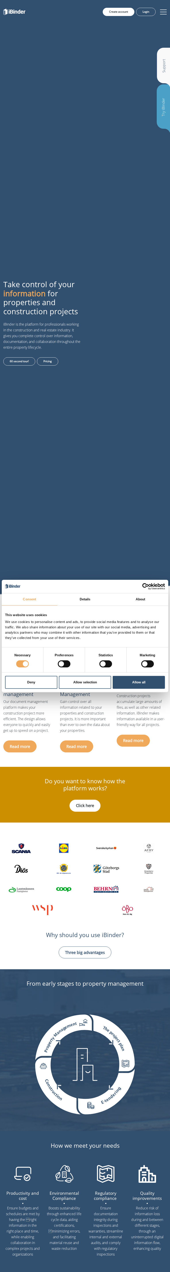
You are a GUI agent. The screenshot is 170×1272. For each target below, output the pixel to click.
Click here (85, 805)
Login (146, 12)
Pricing (47, 361)
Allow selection (85, 682)
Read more (20, 746)
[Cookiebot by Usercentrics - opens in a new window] (145, 586)
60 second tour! (19, 361)
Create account (118, 12)
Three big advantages (85, 952)
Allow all (138, 682)
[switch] (64, 663)
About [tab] (140, 599)
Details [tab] (85, 599)
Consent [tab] (29, 599)
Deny (31, 682)
